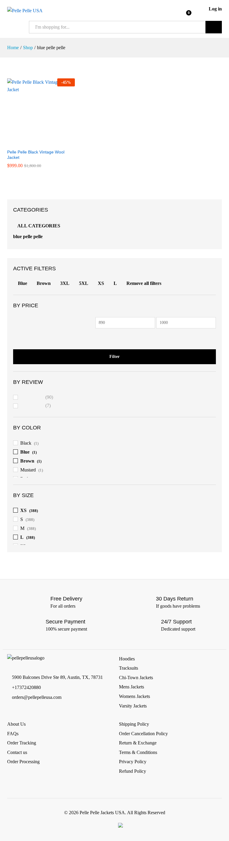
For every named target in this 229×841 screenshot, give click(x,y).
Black (25, 443)
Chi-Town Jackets (136, 677)
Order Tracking (21, 742)
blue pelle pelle (28, 236)
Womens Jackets (134, 696)
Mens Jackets (131, 686)
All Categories (38, 225)
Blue (22, 283)
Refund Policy (132, 771)
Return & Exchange (138, 742)
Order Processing (23, 761)
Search (213, 27)
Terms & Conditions (138, 752)
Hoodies (127, 658)
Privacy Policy (132, 761)
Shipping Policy (134, 724)
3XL (64, 283)
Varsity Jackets (133, 705)
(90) (37, 398)
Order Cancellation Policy (143, 733)
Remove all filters (143, 283)
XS (101, 283)
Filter (114, 356)
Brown (44, 283)
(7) (36, 406)
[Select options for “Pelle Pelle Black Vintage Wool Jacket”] (34, 142)
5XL (83, 283)
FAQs (12, 733)
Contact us (17, 752)
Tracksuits (128, 668)
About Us (16, 724)
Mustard (28, 469)
